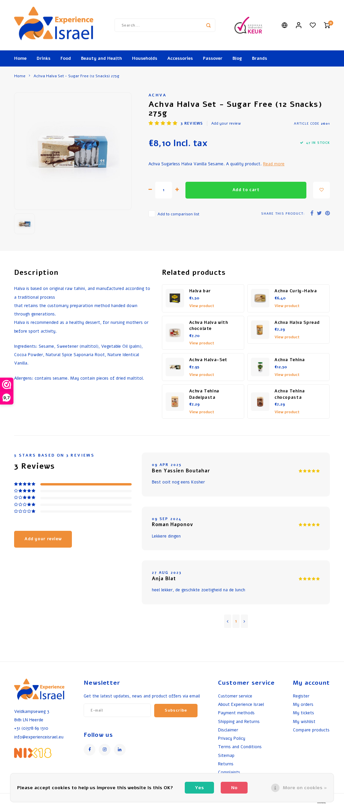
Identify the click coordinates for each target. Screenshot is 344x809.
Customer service (235, 696)
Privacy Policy (231, 738)
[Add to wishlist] (321, 190)
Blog (237, 58)
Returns (225, 764)
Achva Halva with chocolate (208, 326)
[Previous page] (227, 621)
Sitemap (226, 755)
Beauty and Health (101, 58)
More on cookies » (305, 787)
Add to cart (246, 190)
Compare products (311, 730)
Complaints (229, 772)
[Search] (208, 25)
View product (201, 305)
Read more (274, 164)
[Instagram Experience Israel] (105, 750)
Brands (259, 58)
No (234, 787)
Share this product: (283, 213)
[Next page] (244, 621)
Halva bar (200, 291)
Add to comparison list (178, 214)
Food (65, 58)
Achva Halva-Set (208, 360)
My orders (303, 704)
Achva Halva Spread (297, 322)
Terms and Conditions (240, 747)
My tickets (303, 713)
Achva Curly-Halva (295, 291)
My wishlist (304, 721)
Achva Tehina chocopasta (289, 394)
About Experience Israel (241, 704)
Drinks (43, 58)
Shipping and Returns (239, 721)
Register (301, 696)
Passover (212, 58)
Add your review (226, 123)
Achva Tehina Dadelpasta (204, 394)
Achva (157, 95)
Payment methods (236, 713)
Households (144, 58)
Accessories (180, 58)
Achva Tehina (289, 360)
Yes (199, 787)
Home (20, 58)
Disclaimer (228, 730)
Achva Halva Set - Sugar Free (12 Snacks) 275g (76, 76)
